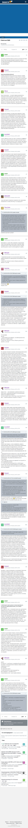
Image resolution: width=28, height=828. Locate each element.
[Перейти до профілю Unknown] (24, 744)
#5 (26, 134)
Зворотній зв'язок (10, 823)
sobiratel (4, 764)
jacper (5, 43)
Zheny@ (4, 747)
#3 (26, 91)
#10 (26, 239)
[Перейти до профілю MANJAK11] (2, 196)
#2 (26, 70)
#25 (26, 679)
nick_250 (5, 773)
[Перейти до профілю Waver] (2, 92)
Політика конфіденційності (16, 821)
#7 (26, 174)
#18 (26, 427)
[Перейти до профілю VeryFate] (2, 269)
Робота (12, 44)
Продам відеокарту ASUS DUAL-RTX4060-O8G (11, 772)
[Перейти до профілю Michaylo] (2, 253)
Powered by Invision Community (14, 826)
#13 (26, 291)
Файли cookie (19, 823)
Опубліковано (12, 56)
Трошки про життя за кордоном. (11, 743)
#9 (26, 207)
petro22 (4, 782)
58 (14, 745)
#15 (26, 348)
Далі (23, 49)
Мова (6, 821)
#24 (26, 658)
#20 (26, 524)
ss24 (4, 755)
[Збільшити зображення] (8, 284)
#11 (26, 253)
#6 (26, 150)
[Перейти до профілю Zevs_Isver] (2, 208)
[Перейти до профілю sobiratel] (24, 762)
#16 (26, 388)
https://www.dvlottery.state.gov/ (7, 74)
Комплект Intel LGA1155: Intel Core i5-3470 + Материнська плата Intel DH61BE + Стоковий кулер (11, 753)
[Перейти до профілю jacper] (2, 55)
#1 (26, 55)
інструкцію (20, 415)
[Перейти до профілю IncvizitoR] (2, 135)
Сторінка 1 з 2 (14, 49)
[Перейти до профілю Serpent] (2, 71)
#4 (26, 109)
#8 (26, 196)
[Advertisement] (14, 18)
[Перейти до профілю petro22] (24, 780)
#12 (26, 268)
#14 (26, 331)
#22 (26, 601)
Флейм (18, 747)
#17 (26, 403)
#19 (26, 473)
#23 (26, 629)
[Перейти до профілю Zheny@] (24, 773)
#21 (26, 566)
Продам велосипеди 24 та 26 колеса (9, 779)
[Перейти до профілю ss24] (24, 752)
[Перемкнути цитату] (3, 212)
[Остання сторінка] (26, 50)
